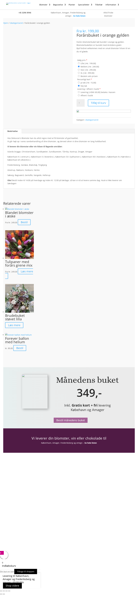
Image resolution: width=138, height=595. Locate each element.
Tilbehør (99, 5)
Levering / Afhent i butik (89, 89)
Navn (74, 469)
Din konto (21, 481)
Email (74, 474)
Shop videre (12, 585)
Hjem (5, 23)
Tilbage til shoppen (25, 571)
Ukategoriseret (16, 23)
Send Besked (83, 494)
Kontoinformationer (26, 485)
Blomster (43, 5)
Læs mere (27, 271)
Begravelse (58, 5)
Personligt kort (84, 79)
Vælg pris (82, 60)
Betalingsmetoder (25, 513)
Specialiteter (83, 5)
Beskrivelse (12, 131)
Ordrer (19, 489)
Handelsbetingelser (26, 510)
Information (111, 5)
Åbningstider (23, 502)
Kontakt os (21, 506)
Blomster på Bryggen (27, 521)
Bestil (24, 222)
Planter (72, 5)
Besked (75, 485)
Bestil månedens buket (70, 420)
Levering (20, 517)
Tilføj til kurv (98, 103)
